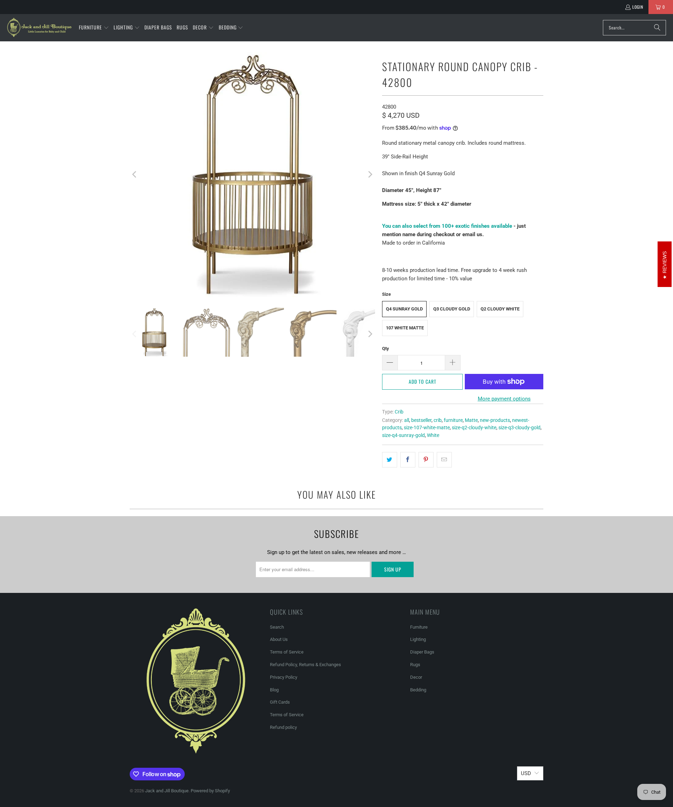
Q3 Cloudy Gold (451, 309)
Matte (471, 420)
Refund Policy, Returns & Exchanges (305, 664)
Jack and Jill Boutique (167, 790)
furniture (453, 420)
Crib (399, 412)
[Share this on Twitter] (389, 459)
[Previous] (135, 174)
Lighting (418, 639)
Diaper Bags (422, 652)
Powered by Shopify (210, 790)
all (406, 420)
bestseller (421, 420)
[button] (94, 27)
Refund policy (283, 727)
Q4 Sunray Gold (404, 309)
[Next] (369, 174)
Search (277, 627)
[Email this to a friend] (444, 459)
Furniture (419, 627)
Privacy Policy (283, 677)
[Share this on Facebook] (407, 459)
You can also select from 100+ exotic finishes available (447, 226)
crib (438, 420)
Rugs (415, 664)
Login (637, 7)
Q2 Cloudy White (500, 309)
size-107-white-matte (427, 427)
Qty (385, 348)
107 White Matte (405, 327)
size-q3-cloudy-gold (519, 427)
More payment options (504, 399)
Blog (274, 689)
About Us (279, 639)
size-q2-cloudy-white (474, 427)
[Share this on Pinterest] (426, 459)
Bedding (418, 689)
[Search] (657, 27)
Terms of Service (287, 652)
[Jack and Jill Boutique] (39, 28)
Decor (416, 677)
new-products (495, 420)
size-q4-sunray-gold (403, 435)
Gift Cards (280, 702)
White (433, 435)
